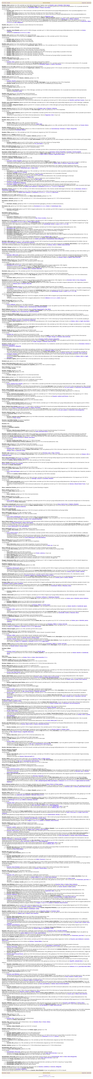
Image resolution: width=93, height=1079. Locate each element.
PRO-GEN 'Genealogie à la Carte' (47, 1076)
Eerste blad (4, 2)
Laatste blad (88, 2)
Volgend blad (84, 2)
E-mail (49, 1075)
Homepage (45, 1075)
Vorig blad (8, 2)
